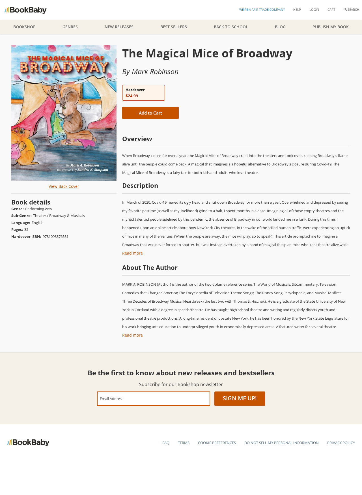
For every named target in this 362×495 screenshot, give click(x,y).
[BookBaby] (30, 10)
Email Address (111, 398)
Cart (331, 9)
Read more (132, 253)
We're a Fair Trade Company (262, 9)
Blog (280, 26)
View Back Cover (64, 186)
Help (297, 9)
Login (314, 9)
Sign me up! (240, 398)
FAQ (165, 442)
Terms (183, 442)
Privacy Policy (341, 442)
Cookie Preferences (217, 442)
